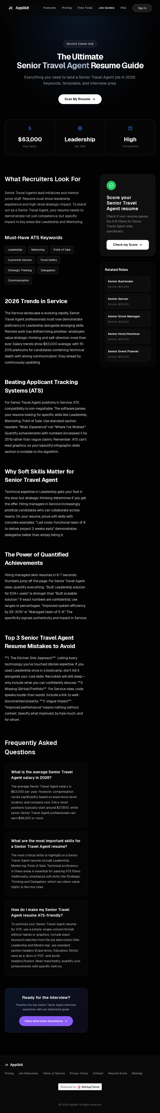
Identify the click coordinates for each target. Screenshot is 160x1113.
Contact (98, 1073)
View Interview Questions (44, 1021)
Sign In (142, 8)
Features (49, 8)
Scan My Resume (77, 99)
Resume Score (117, 1073)
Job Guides (106, 8)
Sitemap (137, 1073)
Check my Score (125, 244)
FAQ (123, 8)
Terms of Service (54, 1073)
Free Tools (85, 8)
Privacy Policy (78, 1073)
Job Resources (28, 1073)
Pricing (67, 8)
